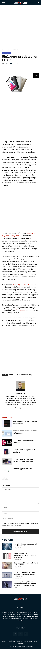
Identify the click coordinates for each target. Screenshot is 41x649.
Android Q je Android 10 (22, 469)
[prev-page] (3, 478)
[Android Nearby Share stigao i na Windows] (7, 433)
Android (11, 375)
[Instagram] (16, 408)
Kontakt (20, 643)
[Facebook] (4, 68)
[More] (18, 68)
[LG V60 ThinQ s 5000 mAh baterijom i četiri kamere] (7, 461)
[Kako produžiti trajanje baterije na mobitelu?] (7, 565)
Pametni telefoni (13, 50)
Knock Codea (21, 310)
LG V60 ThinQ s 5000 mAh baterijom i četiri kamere (23, 460)
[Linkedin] (20, 408)
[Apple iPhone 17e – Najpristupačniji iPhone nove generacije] (7, 556)
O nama (4, 641)
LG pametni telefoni (24, 375)
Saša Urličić (8, 63)
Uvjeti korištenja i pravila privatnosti (27, 641)
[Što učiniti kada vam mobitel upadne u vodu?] (7, 546)
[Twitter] (9, 68)
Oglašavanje (11, 641)
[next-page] (6, 478)
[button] (3, 2)
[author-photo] (20, 391)
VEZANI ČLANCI (7, 417)
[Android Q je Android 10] (7, 471)
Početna (4, 50)
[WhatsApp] (13, 68)
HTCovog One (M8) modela (23, 284)
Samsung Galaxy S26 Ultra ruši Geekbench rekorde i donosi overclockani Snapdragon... (26, 583)
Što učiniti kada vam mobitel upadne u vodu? (25, 545)
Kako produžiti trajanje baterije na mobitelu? (26, 564)
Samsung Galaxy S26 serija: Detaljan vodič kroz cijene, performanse (25, 574)
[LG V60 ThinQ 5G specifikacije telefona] (7, 452)
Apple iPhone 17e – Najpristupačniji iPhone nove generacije (25, 555)
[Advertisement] (20, 26)
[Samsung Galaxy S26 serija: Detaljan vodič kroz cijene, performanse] (7, 575)
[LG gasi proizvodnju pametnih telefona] (7, 442)
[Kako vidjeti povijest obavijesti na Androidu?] (7, 423)
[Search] (38, 2)
